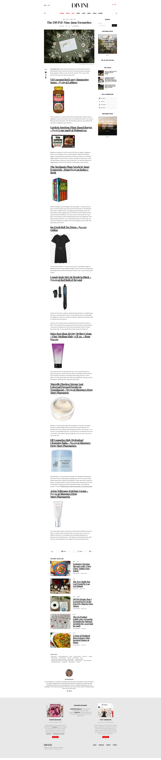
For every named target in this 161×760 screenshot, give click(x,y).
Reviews (100, 13)
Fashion (62, 13)
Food (73, 13)
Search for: (100, 23)
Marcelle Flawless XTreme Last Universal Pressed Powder (63, 660)
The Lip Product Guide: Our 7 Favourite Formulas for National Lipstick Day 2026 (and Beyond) (83, 621)
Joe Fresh (69, 657)
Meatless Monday (79, 660)
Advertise (101, 745)
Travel (78, 13)
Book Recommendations (63, 656)
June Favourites (71, 659)
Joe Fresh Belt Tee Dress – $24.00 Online (68, 228)
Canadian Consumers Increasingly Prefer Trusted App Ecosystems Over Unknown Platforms (111, 79)
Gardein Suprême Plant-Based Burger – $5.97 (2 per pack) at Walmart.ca (71, 129)
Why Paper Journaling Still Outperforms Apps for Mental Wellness (107, 41)
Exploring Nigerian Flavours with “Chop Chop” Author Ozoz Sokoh (82, 567)
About (94, 745)
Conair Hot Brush (77, 656)
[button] (106, 55)
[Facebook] (45, 5)
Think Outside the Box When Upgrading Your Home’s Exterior (110, 86)
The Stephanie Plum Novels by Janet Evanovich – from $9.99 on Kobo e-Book (69, 169)
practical (48, 733)
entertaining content (58, 733)
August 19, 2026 (84, 573)
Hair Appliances (55, 657)
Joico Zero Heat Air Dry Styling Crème (59, 659)
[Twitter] (47, 5)
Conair (71, 656)
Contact (108, 745)
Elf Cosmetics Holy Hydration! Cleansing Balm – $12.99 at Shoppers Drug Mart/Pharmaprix (70, 442)
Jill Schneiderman (76, 608)
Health (94, 13)
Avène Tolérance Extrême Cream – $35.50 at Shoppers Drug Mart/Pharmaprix (69, 493)
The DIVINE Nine (54, 69)
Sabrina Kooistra (76, 573)
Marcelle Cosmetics (80, 659)
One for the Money (88, 660)
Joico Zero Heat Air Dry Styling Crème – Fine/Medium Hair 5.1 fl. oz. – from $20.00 (71, 336)
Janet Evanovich (62, 657)
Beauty (68, 13)
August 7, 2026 (82, 588)
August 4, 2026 (83, 608)
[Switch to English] (113, 4)
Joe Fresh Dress (76, 657)
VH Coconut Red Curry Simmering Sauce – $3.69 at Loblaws (69, 81)
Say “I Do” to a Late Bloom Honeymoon (107, 123)
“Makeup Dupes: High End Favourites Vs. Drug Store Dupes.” (77, 486)
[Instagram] (49, 5)
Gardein (90, 656)
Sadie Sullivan (75, 588)
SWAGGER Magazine (76, 709)
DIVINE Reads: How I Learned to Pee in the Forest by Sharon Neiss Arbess (83, 602)
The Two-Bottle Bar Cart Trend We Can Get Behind (81, 583)
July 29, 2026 (83, 628)
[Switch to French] (115, 4)
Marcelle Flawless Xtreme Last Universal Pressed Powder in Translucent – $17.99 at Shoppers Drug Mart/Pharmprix (71, 388)
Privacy (115, 745)
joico (82, 657)
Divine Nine (85, 656)
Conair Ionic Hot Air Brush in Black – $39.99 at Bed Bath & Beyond (70, 278)
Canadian (54, 727)
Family (89, 13)
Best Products (54, 656)
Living (83, 13)
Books (67, 19)
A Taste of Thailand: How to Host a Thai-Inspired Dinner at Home (81, 639)
